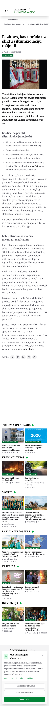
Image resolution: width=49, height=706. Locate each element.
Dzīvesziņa (7, 620)
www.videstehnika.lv (23, 349)
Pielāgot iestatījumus (26, 686)
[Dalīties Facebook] (12, 357)
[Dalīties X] (18, 357)
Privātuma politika (11, 678)
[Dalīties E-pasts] (34, 357)
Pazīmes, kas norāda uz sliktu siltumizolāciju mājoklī (26, 24)
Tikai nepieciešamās (24, 692)
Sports (5, 509)
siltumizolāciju (32, 166)
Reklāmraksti (13, 19)
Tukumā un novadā (10, 442)
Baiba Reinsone (9, 628)
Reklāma (7, 52)
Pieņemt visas (24, 699)
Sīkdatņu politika (26, 678)
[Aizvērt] (43, 655)
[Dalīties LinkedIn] (23, 357)
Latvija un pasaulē (9, 548)
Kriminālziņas (8, 474)
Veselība (6, 583)
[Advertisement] (24, 391)
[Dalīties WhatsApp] (29, 357)
